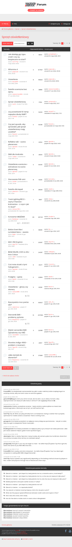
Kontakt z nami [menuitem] (28, 539)
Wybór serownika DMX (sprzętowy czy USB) (17, 331)
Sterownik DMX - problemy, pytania (16, 316)
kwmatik (51, 179)
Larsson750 (16, 209)
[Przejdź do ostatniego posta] (57, 54)
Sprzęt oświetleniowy (15, 37)
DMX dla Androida (15, 154)
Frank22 (14, 116)
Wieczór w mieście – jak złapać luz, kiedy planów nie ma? (24, 484)
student (51, 216)
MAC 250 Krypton (15, 242)
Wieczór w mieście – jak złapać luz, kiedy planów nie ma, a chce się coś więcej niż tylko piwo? (35, 476)
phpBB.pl (23, 532)
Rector (51, 287)
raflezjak (51, 252)
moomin (51, 264)
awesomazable (17, 94)
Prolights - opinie (15, 277)
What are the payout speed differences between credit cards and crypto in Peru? (32, 493)
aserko (51, 189)
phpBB (17, 530)
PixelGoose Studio (22, 533)
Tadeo (14, 156)
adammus (15, 307)
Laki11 (13, 257)
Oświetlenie (13, 79)
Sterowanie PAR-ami (16, 179)
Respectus (15, 319)
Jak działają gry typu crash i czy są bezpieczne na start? (17, 57)
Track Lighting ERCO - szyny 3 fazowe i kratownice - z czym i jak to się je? (18, 203)
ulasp (50, 199)
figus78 (14, 347)
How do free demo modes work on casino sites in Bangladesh (25, 498)
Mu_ (50, 229)
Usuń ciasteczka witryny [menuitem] (11, 539)
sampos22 (52, 101)
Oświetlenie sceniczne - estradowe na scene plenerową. (18, 167)
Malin (14, 234)
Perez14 (14, 134)
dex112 (14, 279)
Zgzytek (14, 269)
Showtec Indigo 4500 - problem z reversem (17, 343)
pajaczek (15, 72)
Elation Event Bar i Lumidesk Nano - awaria (18, 230)
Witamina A (13, 69)
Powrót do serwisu (37, 10)
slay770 (14, 244)
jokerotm (15, 191)
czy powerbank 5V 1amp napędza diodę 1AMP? (18, 113)
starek (14, 181)
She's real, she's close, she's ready (16, 496)
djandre (14, 147)
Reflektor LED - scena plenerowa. (17, 143)
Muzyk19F (15, 82)
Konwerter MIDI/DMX (16, 217)
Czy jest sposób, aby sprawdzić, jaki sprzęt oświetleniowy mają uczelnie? (17, 128)
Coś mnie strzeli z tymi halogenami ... (17, 265)
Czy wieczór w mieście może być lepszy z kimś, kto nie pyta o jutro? (27, 490)
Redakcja (15, 219)
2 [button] (64, 43)
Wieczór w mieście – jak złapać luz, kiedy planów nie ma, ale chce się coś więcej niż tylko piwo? (36, 479)
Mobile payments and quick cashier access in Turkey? (23, 482)
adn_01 (51, 302)
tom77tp (15, 62)
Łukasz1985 (15, 292)
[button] (69, 43)
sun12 (14, 104)
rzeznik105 (15, 335)
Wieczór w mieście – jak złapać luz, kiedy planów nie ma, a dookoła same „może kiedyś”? (34, 473)
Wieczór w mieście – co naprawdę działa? (19, 487)
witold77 (51, 111)
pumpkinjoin (52, 54)
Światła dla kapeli (15, 189)
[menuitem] (14, 24)
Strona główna (7, 525)
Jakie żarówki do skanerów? (15, 356)
